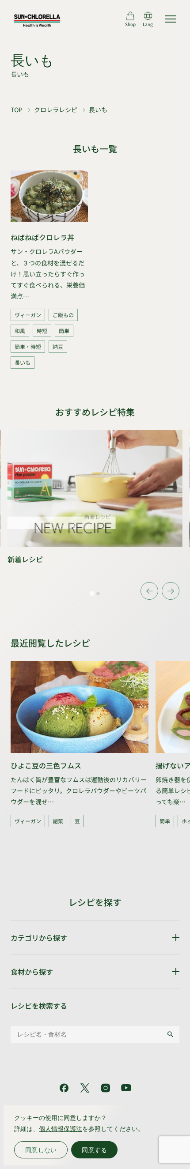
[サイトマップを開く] (170, 19)
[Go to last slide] (149, 591)
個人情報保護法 (60, 1128)
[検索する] (170, 1034)
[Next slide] (170, 591)
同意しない (41, 1150)
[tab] (91, 593)
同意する (94, 1150)
